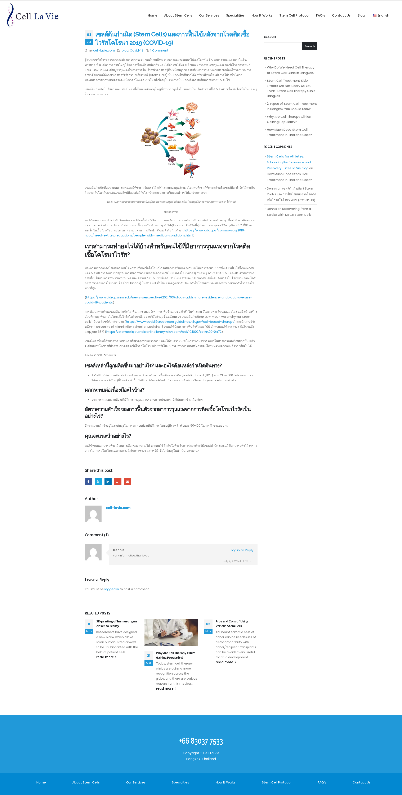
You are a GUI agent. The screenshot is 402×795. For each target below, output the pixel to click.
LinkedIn (108, 481)
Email (127, 481)
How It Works (262, 15)
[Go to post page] (171, 632)
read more (105, 657)
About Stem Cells (178, 15)
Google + (117, 481)
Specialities (235, 15)
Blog (361, 15)
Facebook (88, 481)
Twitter (98, 481)
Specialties (180, 782)
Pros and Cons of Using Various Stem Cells (232, 623)
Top (392, 785)
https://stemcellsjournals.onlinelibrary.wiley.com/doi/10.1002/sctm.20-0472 (164, 331)
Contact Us (341, 15)
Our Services (209, 15)
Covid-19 (136, 50)
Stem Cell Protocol (294, 15)
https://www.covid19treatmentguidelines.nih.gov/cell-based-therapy (180, 321)
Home (152, 15)
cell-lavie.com (104, 50)
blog (125, 50)
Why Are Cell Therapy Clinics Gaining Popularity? (175, 655)
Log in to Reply (242, 550)
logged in (111, 589)
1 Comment (159, 50)
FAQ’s (320, 15)
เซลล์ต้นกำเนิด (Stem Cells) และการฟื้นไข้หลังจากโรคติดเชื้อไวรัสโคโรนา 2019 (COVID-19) (291, 194)
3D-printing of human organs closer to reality (116, 623)
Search (270, 37)
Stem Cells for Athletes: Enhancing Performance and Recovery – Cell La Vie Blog (289, 162)
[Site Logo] (32, 15)
